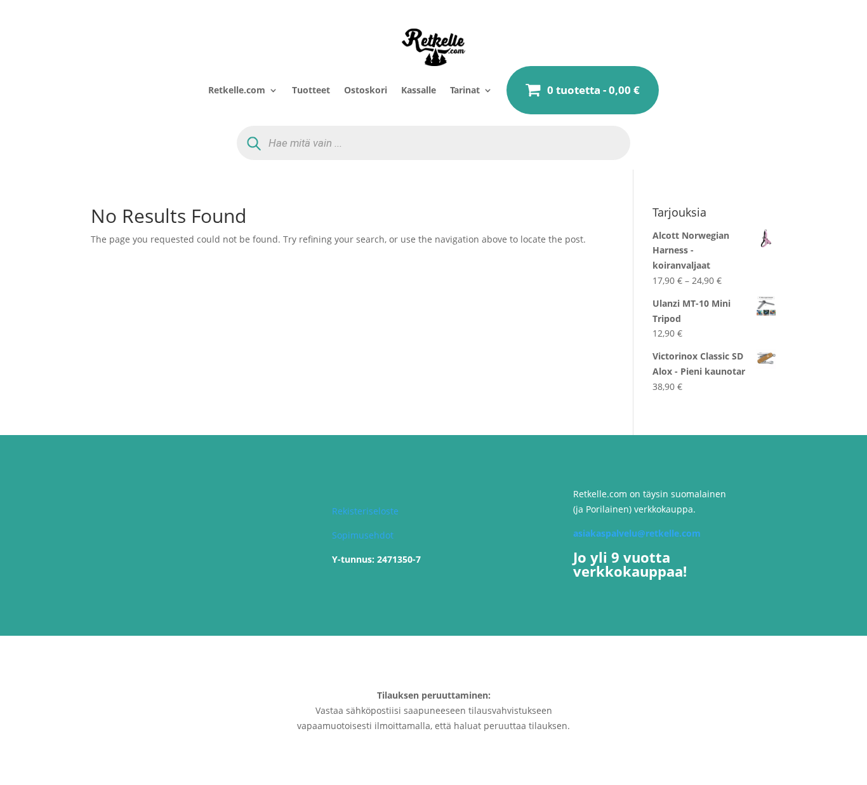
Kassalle (418, 90)
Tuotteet (311, 90)
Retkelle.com (236, 90)
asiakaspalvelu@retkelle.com (637, 533)
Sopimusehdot (363, 535)
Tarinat (465, 90)
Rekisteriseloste (365, 511)
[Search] (254, 143)
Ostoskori (365, 90)
